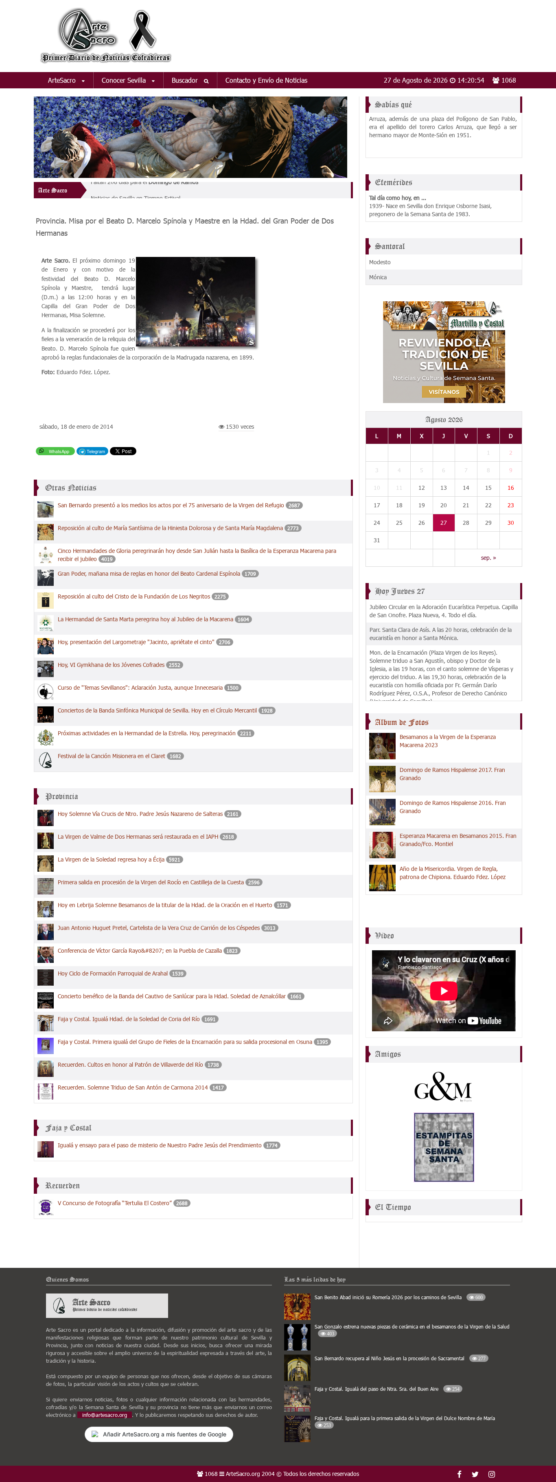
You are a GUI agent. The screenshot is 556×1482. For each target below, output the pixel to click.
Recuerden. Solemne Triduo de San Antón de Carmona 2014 (133, 1087)
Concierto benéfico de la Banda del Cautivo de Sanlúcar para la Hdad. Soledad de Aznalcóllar (172, 996)
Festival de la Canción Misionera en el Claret (111, 756)
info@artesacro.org (104, 1415)
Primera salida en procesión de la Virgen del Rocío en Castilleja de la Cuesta (151, 882)
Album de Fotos (402, 722)
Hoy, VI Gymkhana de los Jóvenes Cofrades (111, 665)
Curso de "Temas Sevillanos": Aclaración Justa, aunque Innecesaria (141, 687)
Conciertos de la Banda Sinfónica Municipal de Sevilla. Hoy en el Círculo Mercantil (157, 710)
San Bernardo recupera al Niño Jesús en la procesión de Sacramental (400, 1358)
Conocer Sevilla (125, 80)
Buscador (186, 80)
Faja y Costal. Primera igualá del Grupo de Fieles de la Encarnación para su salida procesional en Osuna (185, 1042)
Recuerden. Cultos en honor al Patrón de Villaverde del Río (130, 1064)
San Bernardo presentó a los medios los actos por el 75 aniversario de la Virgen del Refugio (171, 505)
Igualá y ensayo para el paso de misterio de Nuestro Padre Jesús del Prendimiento (160, 1145)
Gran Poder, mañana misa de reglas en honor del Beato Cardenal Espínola (150, 573)
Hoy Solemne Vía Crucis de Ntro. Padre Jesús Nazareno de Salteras (140, 814)
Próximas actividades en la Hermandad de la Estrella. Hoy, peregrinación (147, 733)
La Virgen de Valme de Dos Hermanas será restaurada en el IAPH (138, 836)
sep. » (488, 557)
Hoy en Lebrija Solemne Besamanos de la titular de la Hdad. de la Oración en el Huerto (166, 905)
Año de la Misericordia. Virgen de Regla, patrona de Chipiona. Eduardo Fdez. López (453, 873)
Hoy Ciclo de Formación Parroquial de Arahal (113, 973)
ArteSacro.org (243, 1474)
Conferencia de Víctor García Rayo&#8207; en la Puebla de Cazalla (140, 950)
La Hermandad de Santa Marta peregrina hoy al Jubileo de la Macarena (146, 619)
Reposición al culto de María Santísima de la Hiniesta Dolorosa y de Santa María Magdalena (170, 528)
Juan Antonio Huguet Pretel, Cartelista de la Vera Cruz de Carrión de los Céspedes (159, 928)
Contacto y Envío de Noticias (266, 80)
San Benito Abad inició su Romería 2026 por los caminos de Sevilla (399, 1297)
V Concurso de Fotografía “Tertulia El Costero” (115, 1203)
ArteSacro (63, 80)
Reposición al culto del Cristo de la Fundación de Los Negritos (134, 596)
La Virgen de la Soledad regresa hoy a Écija (111, 859)
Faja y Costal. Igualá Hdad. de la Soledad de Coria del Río (129, 1019)
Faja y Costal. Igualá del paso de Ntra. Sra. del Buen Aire (387, 1389)
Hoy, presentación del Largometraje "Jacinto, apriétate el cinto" (136, 642)
